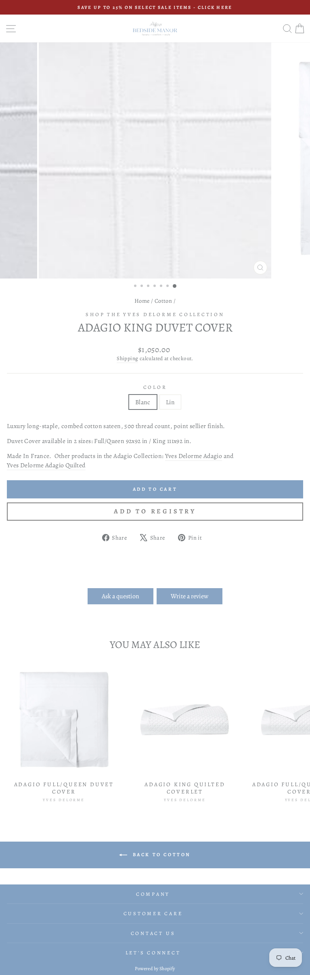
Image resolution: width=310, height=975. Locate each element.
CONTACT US (153, 933)
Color (155, 387)
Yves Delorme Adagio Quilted (46, 465)
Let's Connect (153, 952)
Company (153, 894)
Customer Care (153, 913)
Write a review (189, 596)
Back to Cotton (160, 854)
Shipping (127, 358)
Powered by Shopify (155, 968)
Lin (170, 402)
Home (142, 301)
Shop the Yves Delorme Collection (155, 314)
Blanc (143, 402)
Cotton (163, 301)
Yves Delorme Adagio (193, 456)
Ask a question (120, 596)
